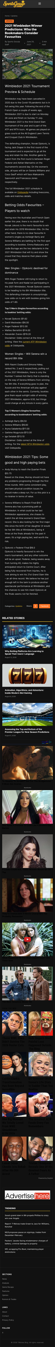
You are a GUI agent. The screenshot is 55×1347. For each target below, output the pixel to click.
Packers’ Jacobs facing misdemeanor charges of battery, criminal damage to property (26, 1242)
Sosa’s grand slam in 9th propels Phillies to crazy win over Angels (26, 1216)
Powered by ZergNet (45, 1178)
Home (7, 16)
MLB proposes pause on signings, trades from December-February (25, 1233)
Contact (5, 1316)
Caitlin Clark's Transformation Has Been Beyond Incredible (13, 1084)
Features (5, 1291)
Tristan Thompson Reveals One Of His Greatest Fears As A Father (40, 1168)
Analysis (5, 1283)
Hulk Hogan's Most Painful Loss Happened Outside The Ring (40, 1043)
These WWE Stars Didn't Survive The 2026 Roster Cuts (13, 1041)
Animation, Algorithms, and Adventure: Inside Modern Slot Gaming (24, 691)
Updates (14, 16)
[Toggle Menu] (40, 4)
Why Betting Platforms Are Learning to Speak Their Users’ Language (24, 652)
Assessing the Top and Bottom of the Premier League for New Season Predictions (27, 730)
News (4, 1279)
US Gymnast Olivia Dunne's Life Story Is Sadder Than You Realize (41, 1084)
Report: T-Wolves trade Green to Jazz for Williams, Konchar (27, 1225)
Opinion (5, 1295)
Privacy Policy (8, 1320)
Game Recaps (8, 1287)
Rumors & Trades (9, 1299)
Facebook (44, 606)
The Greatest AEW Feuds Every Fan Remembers (40, 1122)
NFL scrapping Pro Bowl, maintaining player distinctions (24, 1250)
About (4, 1312)
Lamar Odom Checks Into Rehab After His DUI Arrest (14, 1168)
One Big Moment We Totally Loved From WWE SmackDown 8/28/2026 (12, 1126)
